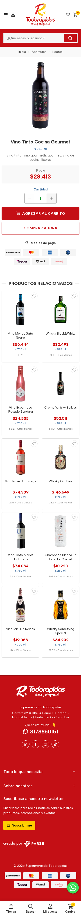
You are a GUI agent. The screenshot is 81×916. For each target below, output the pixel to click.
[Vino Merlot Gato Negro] (20, 309)
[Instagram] (45, 744)
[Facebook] (35, 744)
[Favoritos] (68, 15)
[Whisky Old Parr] (60, 457)
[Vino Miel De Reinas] (20, 605)
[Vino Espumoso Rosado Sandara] (20, 383)
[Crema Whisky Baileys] (60, 383)
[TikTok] (55, 744)
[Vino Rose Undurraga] (20, 457)
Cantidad (41, 189)
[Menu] (5, 14)
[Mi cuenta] (13, 15)
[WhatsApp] (25, 744)
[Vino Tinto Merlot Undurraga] (20, 531)
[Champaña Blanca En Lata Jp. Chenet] (60, 531)
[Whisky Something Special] (60, 605)
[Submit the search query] (70, 38)
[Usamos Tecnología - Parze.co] (23, 844)
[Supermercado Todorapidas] (40, 14)
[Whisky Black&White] (60, 309)
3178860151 (44, 731)
